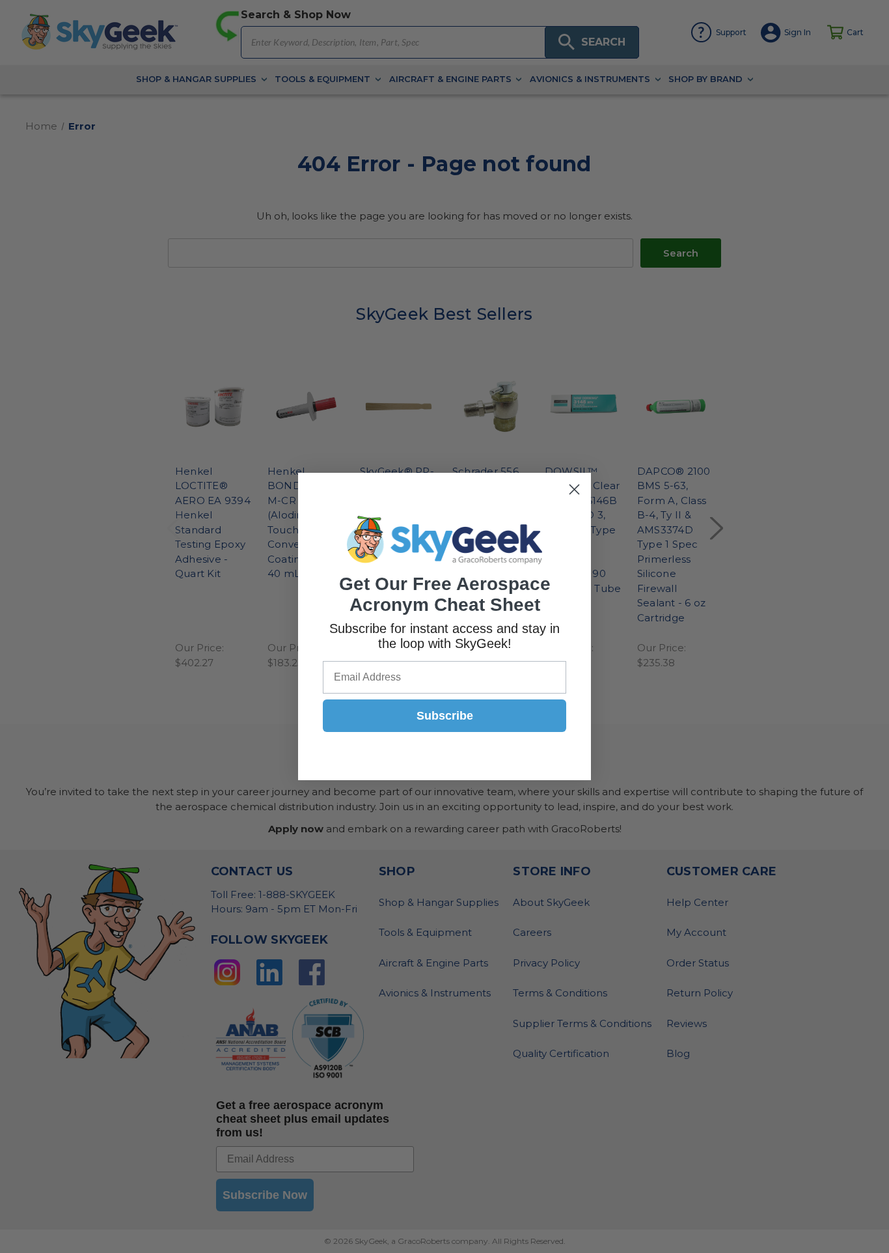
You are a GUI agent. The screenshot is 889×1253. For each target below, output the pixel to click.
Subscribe (445, 715)
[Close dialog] (574, 489)
